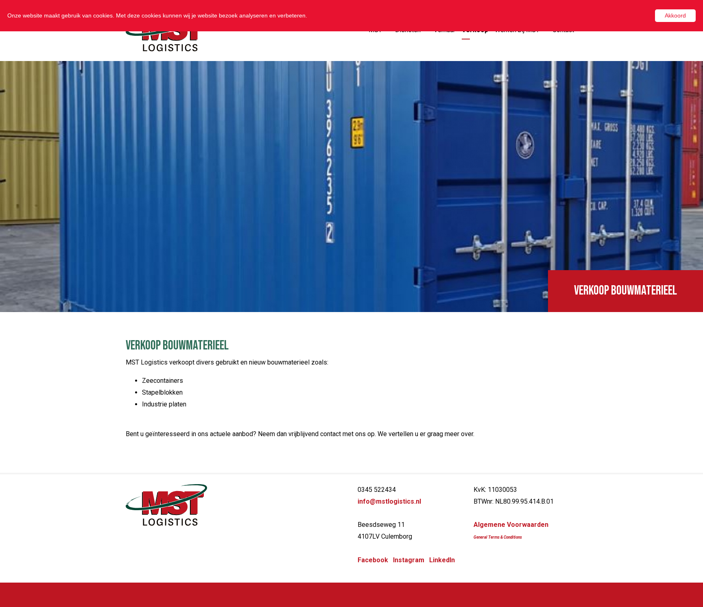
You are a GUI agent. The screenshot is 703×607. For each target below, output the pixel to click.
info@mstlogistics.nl (389, 501)
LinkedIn (442, 560)
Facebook (373, 560)
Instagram (408, 560)
